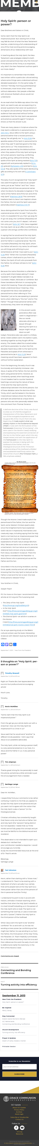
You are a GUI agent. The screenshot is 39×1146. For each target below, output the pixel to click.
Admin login (19, 1114)
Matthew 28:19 (16, 196)
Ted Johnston (10, 870)
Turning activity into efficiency (13, 1032)
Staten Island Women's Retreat (13, 1019)
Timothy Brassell (12, 673)
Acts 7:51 (33, 160)
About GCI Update (19, 1107)
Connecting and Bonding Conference (16, 1024)
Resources (19, 1134)
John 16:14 (5, 133)
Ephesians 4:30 (17, 166)
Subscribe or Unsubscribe (19, 1117)
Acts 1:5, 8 (21, 354)
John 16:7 (16, 224)
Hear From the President (23, 650)
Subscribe (19, 1074)
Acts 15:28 (28, 138)
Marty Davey (7, 1010)
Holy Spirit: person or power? (13, 1002)
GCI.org (19, 1132)
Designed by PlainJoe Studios (19, 1141)
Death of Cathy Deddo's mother (14, 1041)
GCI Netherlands (8, 1021)
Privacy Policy (19, 1110)
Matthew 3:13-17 (23, 205)
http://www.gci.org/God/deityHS (16, 605)
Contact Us (20, 1119)
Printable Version (9, 1046)
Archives (19, 1112)
